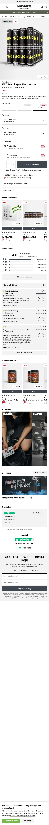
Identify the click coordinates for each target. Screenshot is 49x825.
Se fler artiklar (40, 473)
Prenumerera (12, 155)
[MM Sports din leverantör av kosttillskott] (24, 6)
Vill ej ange (34, 571)
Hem (3, 17)
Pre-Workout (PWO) (39, 17)
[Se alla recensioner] (7, 87)
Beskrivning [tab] (7, 190)
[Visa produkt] (6, 232)
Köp (12, 228)
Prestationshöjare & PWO (23, 17)
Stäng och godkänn (11, 820)
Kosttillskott (10, 17)
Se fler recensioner (24, 353)
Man (14, 571)
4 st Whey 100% (7, 237)
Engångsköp (11, 146)
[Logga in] (7, 7)
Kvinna (23, 571)
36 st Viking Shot (29, 237)
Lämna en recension (24, 277)
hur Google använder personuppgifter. (22, 816)
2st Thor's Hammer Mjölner (33, 400)
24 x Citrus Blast (10, 120)
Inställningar (28, 820)
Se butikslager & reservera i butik (15, 184)
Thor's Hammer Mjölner (10, 400)
